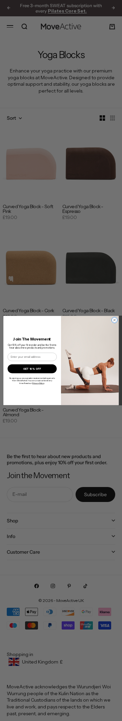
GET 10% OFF (32, 368)
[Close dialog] (114, 320)
